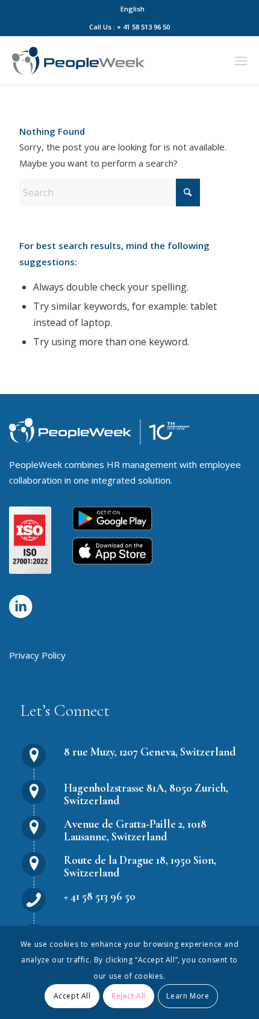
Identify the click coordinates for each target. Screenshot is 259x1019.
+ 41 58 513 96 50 (100, 896)
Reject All (128, 996)
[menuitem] (132, 9)
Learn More (187, 996)
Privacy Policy (37, 655)
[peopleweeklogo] (78, 61)
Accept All (72, 996)
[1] (112, 518)
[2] (112, 551)
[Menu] (240, 60)
